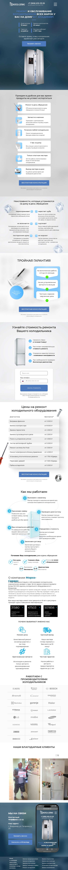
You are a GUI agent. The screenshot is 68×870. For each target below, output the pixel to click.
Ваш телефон (25, 377)
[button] (34, 43)
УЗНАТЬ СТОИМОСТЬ (34, 388)
